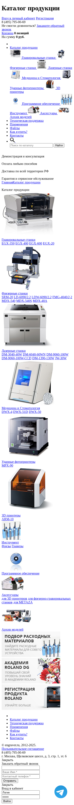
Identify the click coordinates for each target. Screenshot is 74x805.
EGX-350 (8, 243)
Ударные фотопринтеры (18, 461)
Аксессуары (10, 595)
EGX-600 (35, 243)
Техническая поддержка (27, 120)
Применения (19, 124)
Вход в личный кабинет (18, 18)
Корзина (7, 33)
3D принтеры (11, 515)
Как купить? (18, 132)
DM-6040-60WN (34, 354)
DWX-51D (20, 412)
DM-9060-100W (57, 354)
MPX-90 (7, 465)
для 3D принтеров (14, 598)
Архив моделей (12, 629)
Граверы (17, 546)
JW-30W (61, 358)
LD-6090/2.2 (22, 297)
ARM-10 (8, 519)
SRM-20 (7, 297)
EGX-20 (48, 243)
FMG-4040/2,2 (62, 297)
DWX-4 (7, 412)
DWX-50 (35, 412)
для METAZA (23, 602)
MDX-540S (24, 301)
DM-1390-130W (43, 358)
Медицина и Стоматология (21, 408)
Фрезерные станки (15, 293)
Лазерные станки (14, 350)
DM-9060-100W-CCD (16, 358)
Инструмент (10, 542)
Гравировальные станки (18, 239)
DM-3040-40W (12, 354)
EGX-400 (21, 243)
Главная (7, 182)
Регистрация (45, 18)
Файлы (15, 128)
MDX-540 (8, 301)
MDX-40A (40, 301)
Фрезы (6, 546)
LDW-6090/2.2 (42, 297)
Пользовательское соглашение (23, 749)
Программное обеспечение (20, 573)
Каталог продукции (24, 47)
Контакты (17, 135)
